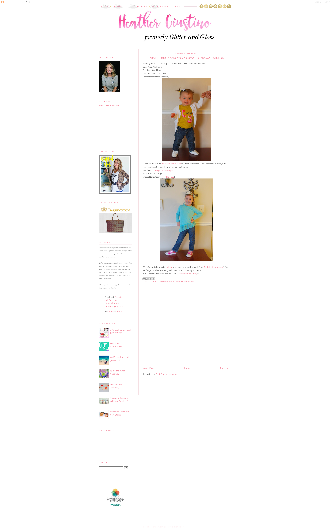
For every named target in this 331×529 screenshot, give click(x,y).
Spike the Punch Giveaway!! (117, 372)
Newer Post (148, 367)
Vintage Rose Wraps (171, 163)
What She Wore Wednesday (181, 281)
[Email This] (143, 278)
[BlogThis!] (146, 278)
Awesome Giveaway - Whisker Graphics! (120, 399)
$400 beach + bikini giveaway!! (119, 359)
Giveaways (163, 281)
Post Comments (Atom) (167, 373)
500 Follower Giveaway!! (116, 386)
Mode (119, 311)
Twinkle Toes (167, 176)
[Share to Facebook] (151, 278)
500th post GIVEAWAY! (116, 345)
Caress (110, 311)
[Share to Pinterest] (153, 278)
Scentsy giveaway (187, 273)
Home (187, 367)
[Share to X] (148, 278)
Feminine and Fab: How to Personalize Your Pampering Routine (113, 301)
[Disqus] (186, 331)
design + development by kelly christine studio (165, 527)
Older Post (225, 367)
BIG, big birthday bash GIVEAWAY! (120, 331)
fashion (153, 281)
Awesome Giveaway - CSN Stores (120, 413)
